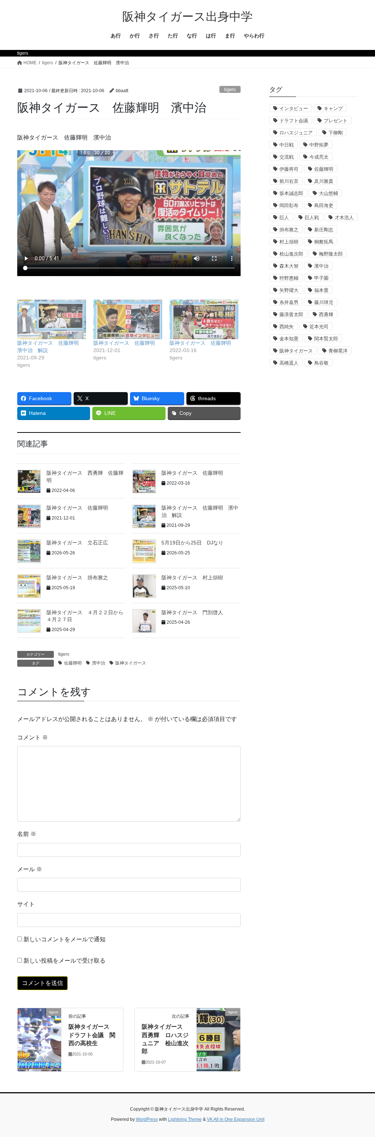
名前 (26, 834)
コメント (32, 737)
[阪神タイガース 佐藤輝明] (127, 319)
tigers (230, 89)
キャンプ (333, 108)
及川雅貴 (323, 181)
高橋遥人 (288, 363)
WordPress (147, 1119)
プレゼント (336, 120)
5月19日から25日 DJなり (192, 543)
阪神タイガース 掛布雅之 (77, 577)
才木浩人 (344, 217)
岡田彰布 (288, 205)
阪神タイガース (130, 663)
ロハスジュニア (296, 132)
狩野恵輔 (288, 278)
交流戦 (286, 157)
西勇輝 (326, 314)
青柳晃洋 (338, 351)
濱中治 (98, 663)
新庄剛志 (323, 229)
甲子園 (321, 278)
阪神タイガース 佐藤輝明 (124, 343)
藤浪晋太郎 (291, 314)
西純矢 (286, 326)
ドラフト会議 (293, 120)
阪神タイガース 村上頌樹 (192, 577)
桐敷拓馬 (323, 242)
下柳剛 (335, 132)
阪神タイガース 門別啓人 (192, 612)
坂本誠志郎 (291, 193)
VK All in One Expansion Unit (235, 1119)
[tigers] (39, 1035)
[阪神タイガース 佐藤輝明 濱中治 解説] (51, 319)
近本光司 (318, 326)
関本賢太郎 (326, 338)
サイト (26, 904)
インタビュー (293, 108)
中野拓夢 (318, 145)
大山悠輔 (328, 193)
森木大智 (288, 266)
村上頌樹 (288, 242)
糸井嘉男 (288, 302)
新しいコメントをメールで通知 (64, 939)
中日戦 (286, 145)
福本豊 (321, 290)
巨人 (284, 217)
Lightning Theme (185, 1119)
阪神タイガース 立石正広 (77, 543)
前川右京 (288, 181)
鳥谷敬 (321, 363)
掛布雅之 (288, 229)
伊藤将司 (288, 169)
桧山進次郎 (291, 254)
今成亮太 (318, 157)
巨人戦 (312, 217)
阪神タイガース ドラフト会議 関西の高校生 (91, 1035)
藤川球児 (323, 302)
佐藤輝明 (73, 663)
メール (29, 869)
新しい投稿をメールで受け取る (64, 960)
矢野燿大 (288, 290)
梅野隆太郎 (331, 254)
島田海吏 (323, 205)
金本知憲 (288, 338)
